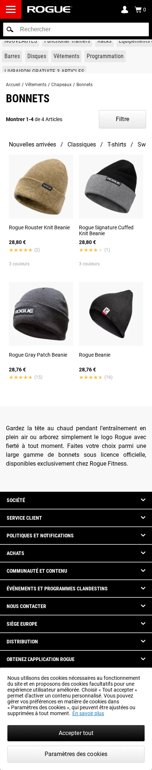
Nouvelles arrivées (32, 144)
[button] (10, 29)
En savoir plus (88, 713)
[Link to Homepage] (49, 9)
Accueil (13, 84)
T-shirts (116, 144)
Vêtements (35, 84)
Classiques (82, 144)
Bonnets (84, 84)
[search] (76, 29)
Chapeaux (61, 84)
